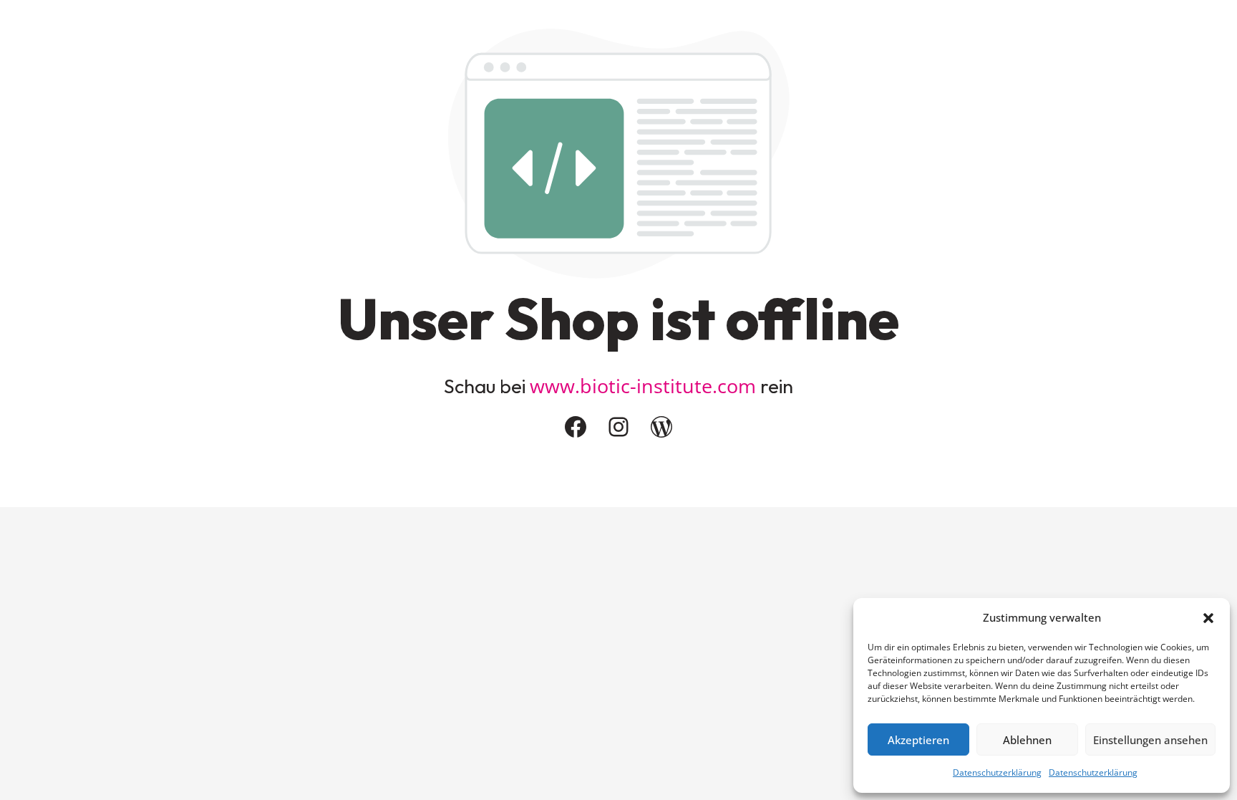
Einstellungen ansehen (1150, 740)
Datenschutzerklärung (997, 772)
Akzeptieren (918, 740)
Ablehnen (1027, 740)
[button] (1208, 618)
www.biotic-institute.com (643, 385)
